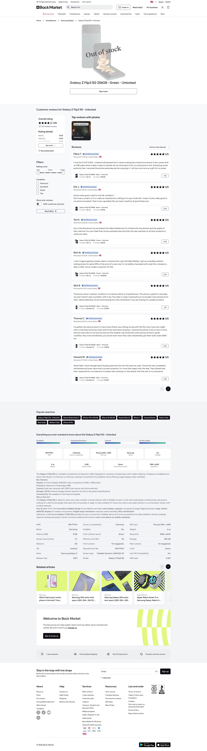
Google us (72, 628)
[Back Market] (49, 7)
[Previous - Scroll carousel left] (162, 566)
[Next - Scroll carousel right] (168, 566)
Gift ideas (109, 702)
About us (39, 692)
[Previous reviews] (162, 388)
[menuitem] (75, 14)
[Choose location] (154, 2)
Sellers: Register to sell (90, 715)
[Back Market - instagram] (38, 712)
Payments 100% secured (91, 725)
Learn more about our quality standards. (113, 517)
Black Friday (109, 705)
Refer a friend (87, 692)
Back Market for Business (91, 721)
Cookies (131, 701)
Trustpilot (40, 708)
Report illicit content (136, 713)
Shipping (62, 698)
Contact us (63, 692)
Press (38, 695)
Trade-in (85, 702)
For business (152, 7)
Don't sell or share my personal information (136, 705)
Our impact (40, 698)
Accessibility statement (45, 702)
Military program (88, 711)
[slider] (38, 172)
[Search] (68, 7)
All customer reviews (113, 698)
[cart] (168, 7)
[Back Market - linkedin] (38, 718)
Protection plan (88, 698)
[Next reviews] (168, 388)
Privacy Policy (133, 710)
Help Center (64, 695)
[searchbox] (91, 7)
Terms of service (134, 692)
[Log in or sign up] (162, 7)
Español (168, 2)
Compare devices (112, 695)
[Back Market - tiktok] (44, 712)
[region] (121, 131)
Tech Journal (110, 692)
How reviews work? (47, 150)
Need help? (138, 7)
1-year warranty (88, 695)
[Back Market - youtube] (49, 712)
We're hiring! (41, 705)
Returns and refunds (67, 702)
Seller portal (86, 718)
